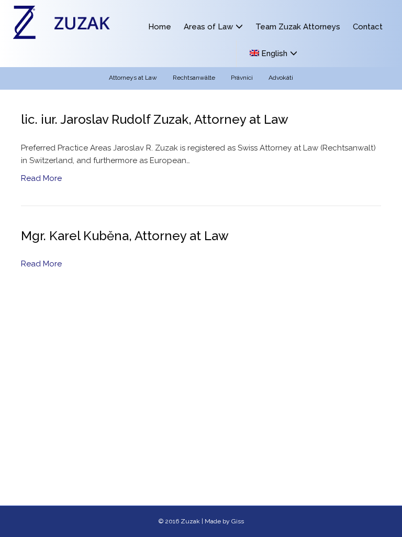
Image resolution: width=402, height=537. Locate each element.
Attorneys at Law (133, 77)
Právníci (242, 77)
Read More (41, 178)
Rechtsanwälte (194, 77)
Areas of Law (208, 26)
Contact (368, 26)
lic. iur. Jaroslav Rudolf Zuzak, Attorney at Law (154, 119)
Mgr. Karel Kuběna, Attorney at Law (125, 235)
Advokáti (281, 77)
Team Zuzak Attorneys (297, 26)
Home (159, 26)
